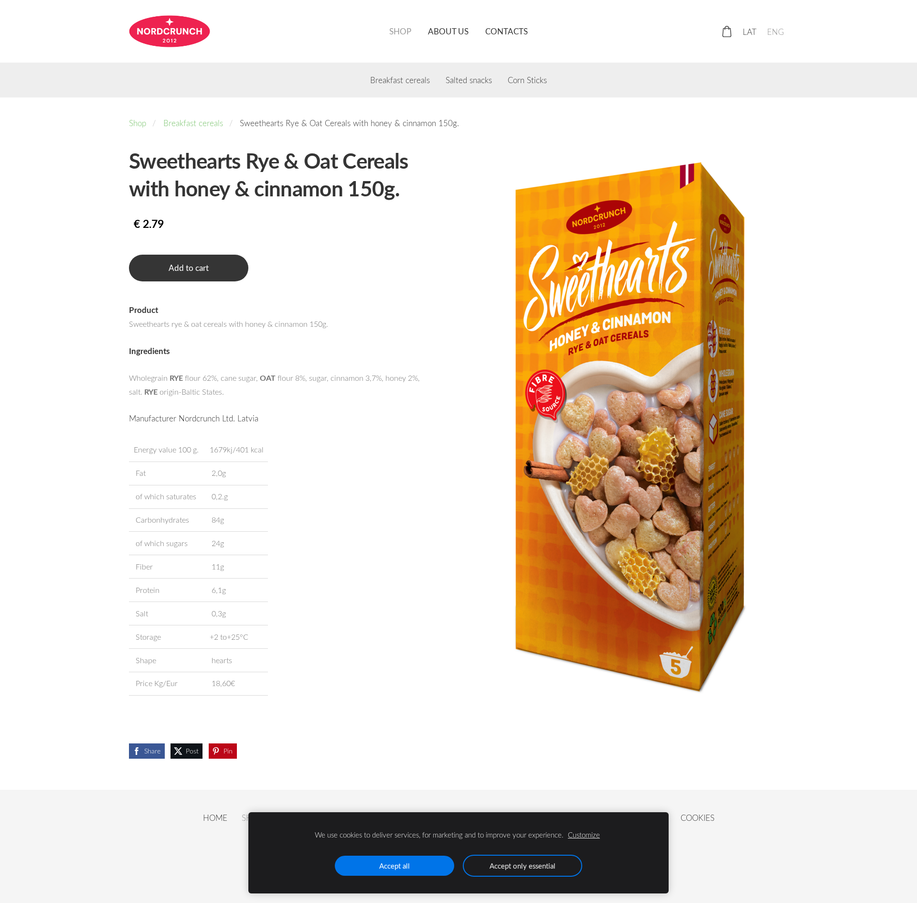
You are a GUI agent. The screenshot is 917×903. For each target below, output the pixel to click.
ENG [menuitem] (775, 31)
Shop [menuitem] (400, 31)
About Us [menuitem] (448, 31)
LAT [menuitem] (750, 31)
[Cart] (726, 31)
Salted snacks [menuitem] (469, 80)
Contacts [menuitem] (506, 31)
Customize (584, 834)
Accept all (394, 865)
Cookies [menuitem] (697, 817)
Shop (137, 123)
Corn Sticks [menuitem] (527, 80)
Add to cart (189, 267)
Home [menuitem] (215, 817)
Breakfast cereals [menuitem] (400, 80)
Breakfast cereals (193, 123)
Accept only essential (522, 865)
